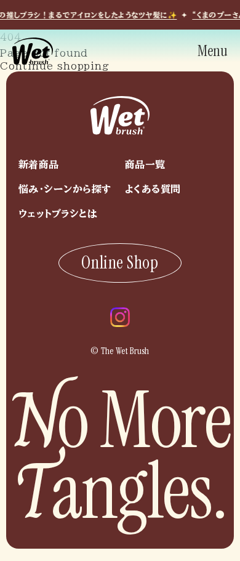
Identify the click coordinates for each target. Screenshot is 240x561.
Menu (213, 51)
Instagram (120, 317)
